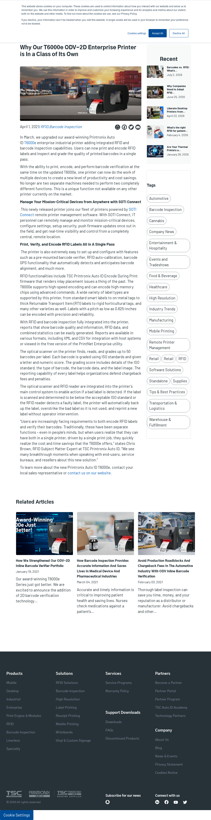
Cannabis (156, 220)
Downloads (114, 722)
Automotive (159, 198)
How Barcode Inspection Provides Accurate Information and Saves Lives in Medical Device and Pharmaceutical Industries (103, 568)
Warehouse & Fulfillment (160, 422)
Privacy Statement (169, 764)
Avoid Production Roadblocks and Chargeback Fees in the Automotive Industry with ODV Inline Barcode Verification (165, 568)
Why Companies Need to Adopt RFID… (176, 89)
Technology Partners (170, 716)
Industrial (13, 699)
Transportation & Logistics (163, 406)
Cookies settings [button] (137, 33)
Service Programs (119, 683)
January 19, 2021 (27, 571)
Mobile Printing (161, 331)
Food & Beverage (163, 275)
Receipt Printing (68, 716)
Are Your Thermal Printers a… (177, 148)
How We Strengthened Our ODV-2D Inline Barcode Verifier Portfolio (43, 563)
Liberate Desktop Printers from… (177, 110)
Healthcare (158, 287)
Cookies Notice (166, 772)
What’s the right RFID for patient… (177, 129)
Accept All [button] (157, 33)
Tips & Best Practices (167, 392)
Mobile (11, 683)
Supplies (180, 381)
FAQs (109, 730)
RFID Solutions (67, 683)
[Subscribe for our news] (108, 802)
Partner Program (167, 699)
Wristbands (64, 732)
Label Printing (66, 707)
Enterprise (14, 707)
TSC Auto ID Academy (171, 707)
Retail (154, 358)
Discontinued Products (122, 738)
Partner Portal (165, 691)
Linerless (13, 740)
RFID (44, 126)
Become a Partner (168, 683)
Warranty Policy (117, 691)
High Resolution (162, 298)
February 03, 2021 (150, 582)
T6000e (30, 142)
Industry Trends (162, 309)
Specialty (13, 748)
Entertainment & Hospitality (163, 245)
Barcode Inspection (65, 126)
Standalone (158, 381)
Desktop (12, 691)
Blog (158, 748)
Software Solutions (165, 370)
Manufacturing (161, 320)
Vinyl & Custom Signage (73, 740)
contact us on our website (89, 473)
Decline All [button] (179, 33)
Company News (161, 231)
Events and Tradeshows (159, 262)
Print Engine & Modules (23, 716)
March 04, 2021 (87, 582)
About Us (162, 739)
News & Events (166, 756)
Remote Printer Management (162, 345)
